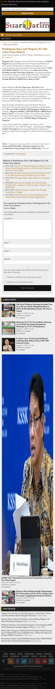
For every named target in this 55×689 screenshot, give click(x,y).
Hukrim (39, 654)
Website (7, 259)
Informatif (47, 654)
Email (7, 251)
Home (5, 42)
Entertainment (29, 654)
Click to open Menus (13, 35)
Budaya (12, 654)
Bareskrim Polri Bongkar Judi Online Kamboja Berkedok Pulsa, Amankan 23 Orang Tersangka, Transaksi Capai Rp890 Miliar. (27, 185)
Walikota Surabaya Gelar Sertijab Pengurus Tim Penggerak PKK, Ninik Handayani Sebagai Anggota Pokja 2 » (26, 626)
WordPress (46, 668)
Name (7, 243)
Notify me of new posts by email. (20, 282)
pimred (48, 55)
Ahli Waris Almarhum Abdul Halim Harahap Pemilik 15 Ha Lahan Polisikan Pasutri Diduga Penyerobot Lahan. (27, 174)
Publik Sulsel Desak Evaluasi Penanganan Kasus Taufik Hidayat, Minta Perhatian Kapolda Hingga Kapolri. (26, 196)
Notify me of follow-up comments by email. (24, 277)
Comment (8, 218)
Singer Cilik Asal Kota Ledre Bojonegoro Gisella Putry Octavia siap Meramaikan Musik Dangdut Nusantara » (26, 614)
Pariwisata (43, 656)
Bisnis (6, 654)
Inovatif (5, 656)
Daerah (20, 654)
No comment (7, 57)
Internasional (14, 656)
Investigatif (14, 42)
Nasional (34, 656)
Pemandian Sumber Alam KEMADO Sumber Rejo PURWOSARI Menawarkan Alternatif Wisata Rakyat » (26, 640)
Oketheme (29, 668)
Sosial (51, 656)
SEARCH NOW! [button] (27, 13)
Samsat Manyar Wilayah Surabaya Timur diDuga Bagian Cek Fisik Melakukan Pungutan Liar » (25, 620)
